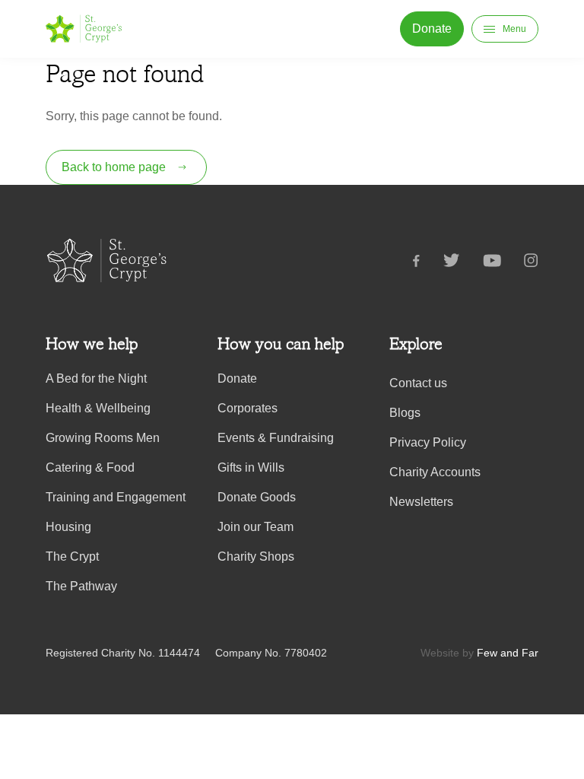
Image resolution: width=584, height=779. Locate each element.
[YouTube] (503, 263)
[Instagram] (531, 263)
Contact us (418, 383)
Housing (68, 526)
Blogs (405, 412)
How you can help (280, 344)
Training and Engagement (116, 497)
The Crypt (72, 556)
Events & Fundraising (275, 437)
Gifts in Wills (250, 467)
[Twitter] (463, 263)
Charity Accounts (435, 472)
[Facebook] (427, 263)
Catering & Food (90, 467)
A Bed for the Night (96, 378)
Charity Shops (255, 556)
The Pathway (81, 586)
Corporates (247, 408)
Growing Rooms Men (103, 437)
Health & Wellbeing (98, 408)
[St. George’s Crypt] (84, 29)
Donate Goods (256, 497)
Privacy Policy (427, 442)
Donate (237, 378)
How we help (92, 344)
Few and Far (507, 653)
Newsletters (421, 501)
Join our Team (255, 526)
